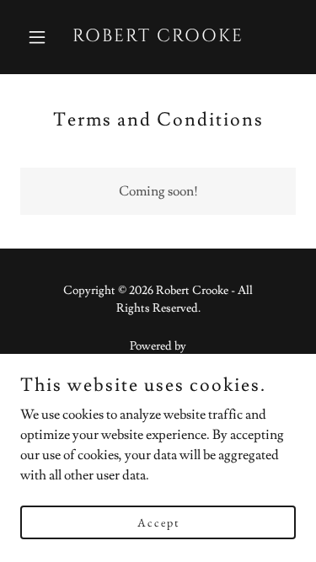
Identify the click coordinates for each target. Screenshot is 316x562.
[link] (158, 37)
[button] (41, 37)
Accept (158, 521)
